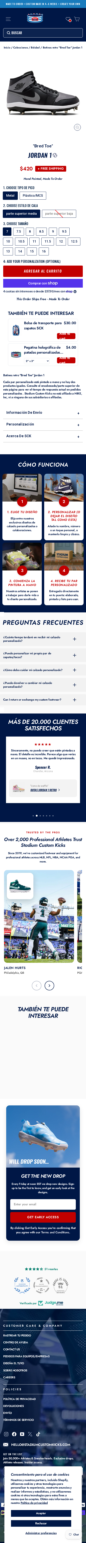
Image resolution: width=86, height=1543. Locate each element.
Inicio (7, 47)
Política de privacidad (34, 1503)
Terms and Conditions (55, 1232)
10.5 (21, 241)
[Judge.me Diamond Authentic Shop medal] (22, 1285)
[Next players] (49, 985)
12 (61, 241)
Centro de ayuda (15, 1342)
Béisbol (35, 47)
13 (8, 251)
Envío (7, 1413)
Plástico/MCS (33, 195)
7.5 (18, 231)
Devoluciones (13, 1406)
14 (20, 251)
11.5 (48, 241)
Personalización (42, 424)
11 (34, 241)
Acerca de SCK (42, 436)
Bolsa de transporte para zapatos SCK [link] (43, 326)
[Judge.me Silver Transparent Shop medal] (41, 1285)
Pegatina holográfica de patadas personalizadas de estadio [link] (42, 350)
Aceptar (41, 1513)
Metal (10, 195)
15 (32, 251)
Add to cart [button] (64, 336)
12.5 (74, 241)
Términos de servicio (18, 1420)
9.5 (64, 231)
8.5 (41, 231)
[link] (16, 330)
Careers (9, 1377)
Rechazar (41, 1523)
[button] (68, 19)
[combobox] (43, 33)
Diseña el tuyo (13, 1363)
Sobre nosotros (15, 1370)
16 (44, 251)
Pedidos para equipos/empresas (26, 1356)
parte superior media (21, 214)
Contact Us (11, 1349)
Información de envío (42, 412)
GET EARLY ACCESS (43, 1217)
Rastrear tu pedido (17, 1335)
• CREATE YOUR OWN (69, 4)
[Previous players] (36, 985)
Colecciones (20, 47)
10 (8, 241)
